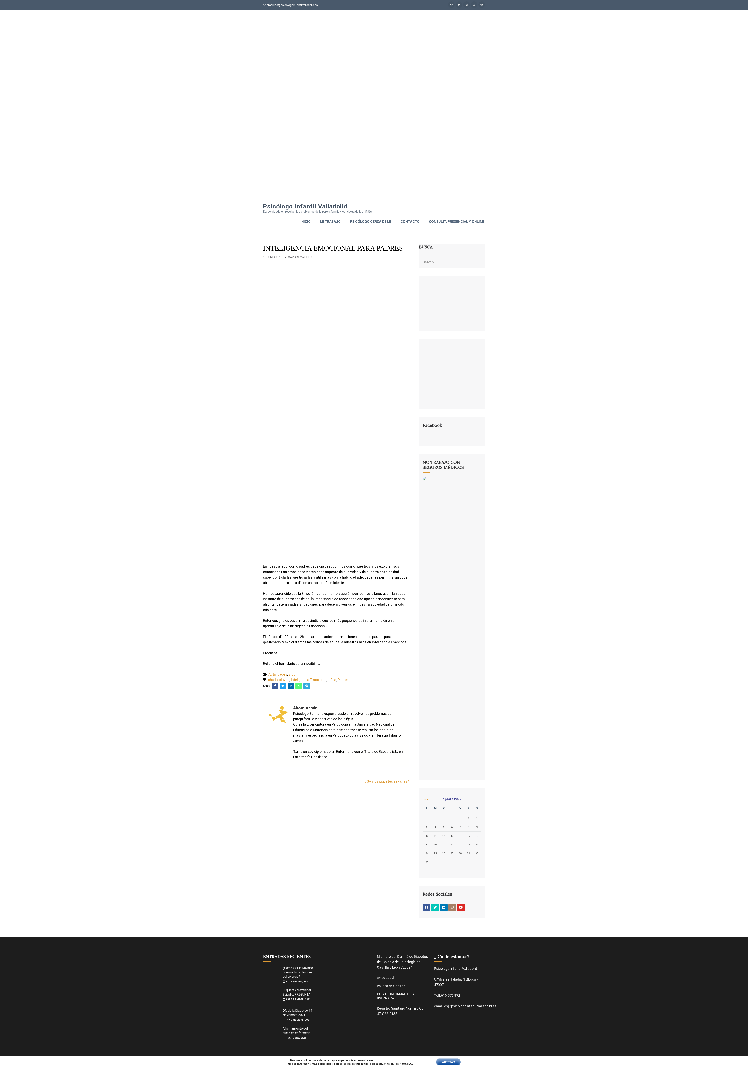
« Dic (426, 799)
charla (273, 680)
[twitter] (459, 4)
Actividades (277, 674)
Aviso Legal (385, 978)
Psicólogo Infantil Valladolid (305, 206)
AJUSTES (406, 1063)
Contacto (410, 221)
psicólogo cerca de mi (370, 221)
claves (284, 680)
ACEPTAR (448, 1062)
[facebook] (451, 4)
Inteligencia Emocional (308, 680)
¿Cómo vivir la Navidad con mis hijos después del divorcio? (298, 972)
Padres (343, 680)
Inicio (305, 221)
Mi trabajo (330, 221)
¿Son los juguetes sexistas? (387, 781)
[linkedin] (466, 4)
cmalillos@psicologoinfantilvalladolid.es (292, 5)
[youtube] (481, 4)
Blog (291, 674)
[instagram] (474, 4)
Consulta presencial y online (456, 221)
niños (332, 680)
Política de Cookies (391, 986)
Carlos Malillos (300, 257)
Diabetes (421, 956)
